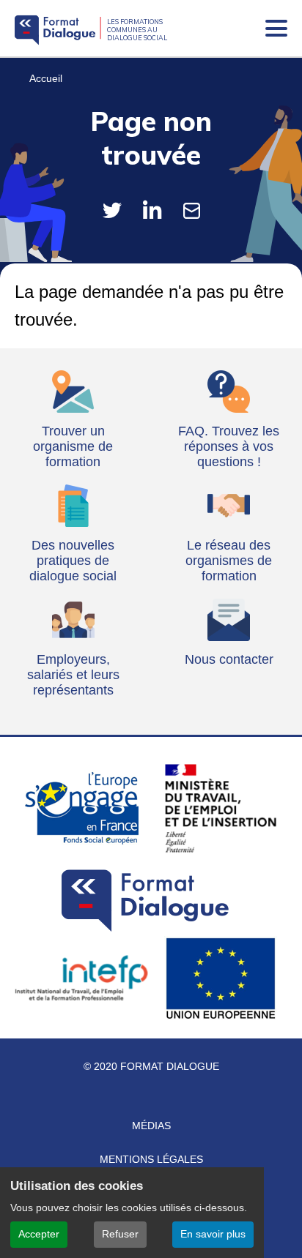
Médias (151, 1125)
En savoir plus (213, 1234)
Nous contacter (229, 659)
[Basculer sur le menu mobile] (276, 28)
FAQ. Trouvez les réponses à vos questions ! (228, 446)
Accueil (45, 78)
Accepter (38, 1234)
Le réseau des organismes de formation (228, 560)
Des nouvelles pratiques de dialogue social (73, 560)
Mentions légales (151, 1159)
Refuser (120, 1234)
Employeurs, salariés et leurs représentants (73, 674)
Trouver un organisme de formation (73, 446)
